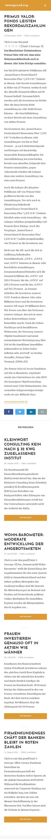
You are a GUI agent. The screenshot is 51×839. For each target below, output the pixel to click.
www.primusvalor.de (16, 401)
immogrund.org (16, 5)
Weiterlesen (25, 518)
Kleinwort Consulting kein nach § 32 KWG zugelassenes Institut (22, 449)
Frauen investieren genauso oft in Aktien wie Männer (21, 643)
